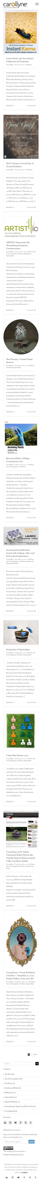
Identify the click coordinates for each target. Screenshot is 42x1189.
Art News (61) (9, 1074)
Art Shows (28, 65)
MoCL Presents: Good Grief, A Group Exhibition (20, 165)
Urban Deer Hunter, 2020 (17, 755)
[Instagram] (10, 1122)
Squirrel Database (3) (12, 1102)
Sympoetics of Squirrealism (18, 649)
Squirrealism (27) (11, 1097)
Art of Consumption (12, 467)
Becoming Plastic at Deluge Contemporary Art (17, 460)
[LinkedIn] (5, 1122)
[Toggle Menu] (37, 4)
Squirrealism (10, 256)
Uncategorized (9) (11, 1111)
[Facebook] (20, 1122)
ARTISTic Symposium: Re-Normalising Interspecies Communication (18, 245)
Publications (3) (10, 1093)
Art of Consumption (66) (13, 1079)
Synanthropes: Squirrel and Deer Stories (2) (20, 1106)
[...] (34, 100)
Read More (9, 106)
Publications (27, 254)
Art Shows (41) (10, 1083)
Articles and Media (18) (13, 1088)
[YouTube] (15, 1122)
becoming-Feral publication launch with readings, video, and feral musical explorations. (20, 553)
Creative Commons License (13, 1155)
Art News (30, 252)
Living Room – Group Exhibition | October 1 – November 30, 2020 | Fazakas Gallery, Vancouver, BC (20, 975)
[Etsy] (30, 1122)
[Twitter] (26, 1122)
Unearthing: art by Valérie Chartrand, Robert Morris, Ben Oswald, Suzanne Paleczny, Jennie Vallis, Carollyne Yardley (20, 857)
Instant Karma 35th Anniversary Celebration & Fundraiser (20, 60)
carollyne (11, 65)
